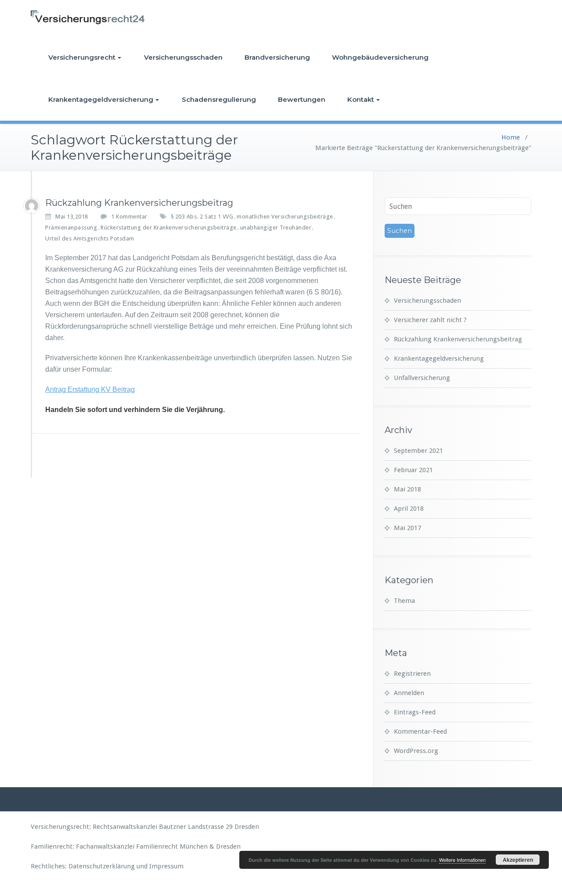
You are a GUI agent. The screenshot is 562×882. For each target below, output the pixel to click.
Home (510, 137)
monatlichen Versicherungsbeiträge (285, 216)
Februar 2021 (413, 470)
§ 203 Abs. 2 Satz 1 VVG (202, 216)
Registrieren (412, 674)
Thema (404, 601)
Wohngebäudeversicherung (380, 57)
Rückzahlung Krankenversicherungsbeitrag (139, 202)
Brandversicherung (277, 57)
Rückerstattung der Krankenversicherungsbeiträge (169, 227)
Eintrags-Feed (415, 712)
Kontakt (360, 99)
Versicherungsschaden (183, 57)
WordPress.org (416, 751)
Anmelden (409, 693)
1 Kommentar (129, 216)
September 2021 (418, 451)
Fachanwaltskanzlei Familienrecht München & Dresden (158, 846)
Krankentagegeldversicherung (100, 99)
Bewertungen (301, 99)
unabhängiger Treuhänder (276, 227)
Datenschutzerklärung (101, 866)
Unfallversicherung (422, 378)
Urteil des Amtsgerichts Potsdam (89, 238)
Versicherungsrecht (81, 57)
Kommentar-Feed (420, 731)
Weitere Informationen (462, 859)
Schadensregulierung (219, 99)
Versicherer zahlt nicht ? (430, 320)
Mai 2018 (407, 489)
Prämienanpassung (71, 227)
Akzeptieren (518, 860)
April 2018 (409, 509)
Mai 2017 (407, 528)
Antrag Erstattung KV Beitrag (90, 389)
